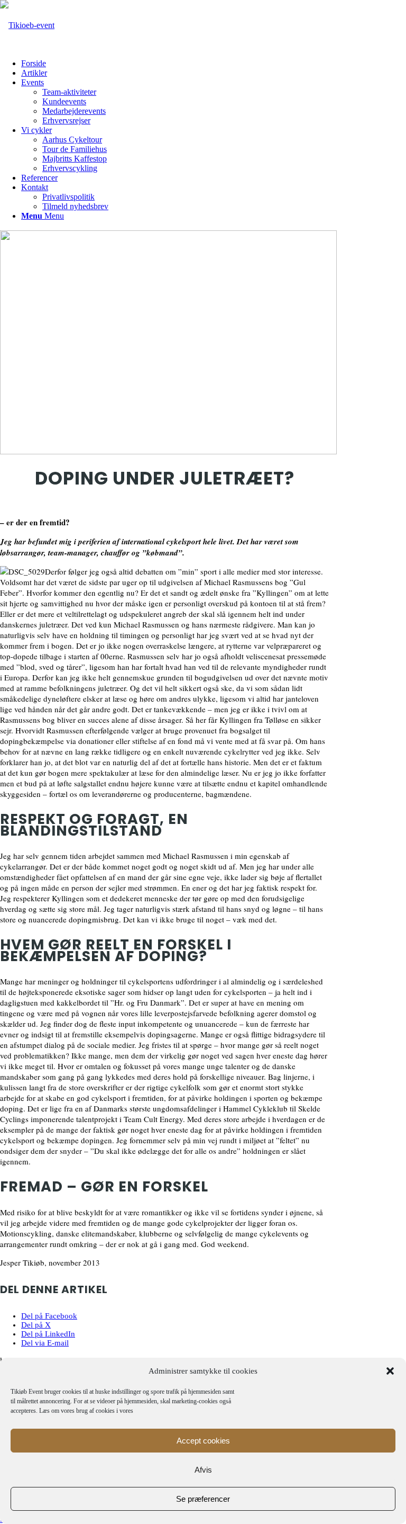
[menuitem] (213, 63)
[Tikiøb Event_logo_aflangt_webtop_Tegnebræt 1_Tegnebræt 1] (27, 25)
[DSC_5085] (168, 451)
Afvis (203, 1469)
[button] (390, 1371)
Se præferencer (203, 1498)
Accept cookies (203, 1440)
